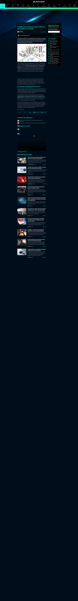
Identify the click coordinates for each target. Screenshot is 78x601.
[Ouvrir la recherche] (76, 2)
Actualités (64, 6)
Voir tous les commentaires (22, 151)
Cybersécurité (43, 6)
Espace (23, 6)
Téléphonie (2, 6)
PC (7, 6)
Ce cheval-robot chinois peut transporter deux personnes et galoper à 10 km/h (36, 187)
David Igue (21, 31)
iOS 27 (50, 48)
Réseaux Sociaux (21, 8)
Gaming (13, 6)
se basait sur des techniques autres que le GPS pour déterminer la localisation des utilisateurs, (31, 99)
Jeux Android (6, 8)
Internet (29, 205)
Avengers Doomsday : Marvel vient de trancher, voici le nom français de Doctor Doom (36, 240)
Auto (18, 6)
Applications (24, 24)
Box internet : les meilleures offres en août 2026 (54, 57)
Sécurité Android (26, 8)
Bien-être (74, 6)
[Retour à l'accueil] (39, 2)
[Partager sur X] (19, 112)
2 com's (41, 31)
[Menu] (2, 2)
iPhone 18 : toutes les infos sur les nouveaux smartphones (54, 47)
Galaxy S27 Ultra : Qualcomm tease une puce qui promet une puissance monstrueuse (36, 177)
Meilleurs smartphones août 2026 (54, 62)
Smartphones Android (30, 164)
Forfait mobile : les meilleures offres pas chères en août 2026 (53, 61)
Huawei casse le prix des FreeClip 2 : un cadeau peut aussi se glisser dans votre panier (37, 167)
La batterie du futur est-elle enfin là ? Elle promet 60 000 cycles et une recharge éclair (37, 250)
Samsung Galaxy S (30, 183)
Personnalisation (16, 8)
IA (59, 6)
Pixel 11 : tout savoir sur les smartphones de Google (53, 43)
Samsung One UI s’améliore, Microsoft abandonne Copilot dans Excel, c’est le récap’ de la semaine (37, 209)
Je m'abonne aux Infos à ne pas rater (25, 35)
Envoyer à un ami (37, 112)
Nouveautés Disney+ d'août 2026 (54, 53)
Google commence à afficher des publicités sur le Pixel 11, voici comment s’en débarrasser (36, 158)
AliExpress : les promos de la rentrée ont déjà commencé (53, 41)
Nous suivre (44, 112)
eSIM (49, 6)
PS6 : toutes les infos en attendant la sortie (54, 50)
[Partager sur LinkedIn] (30, 112)
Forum (69, 6)
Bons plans (28, 6)
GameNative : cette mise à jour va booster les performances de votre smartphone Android (36, 230)
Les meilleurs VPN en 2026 (53, 63)
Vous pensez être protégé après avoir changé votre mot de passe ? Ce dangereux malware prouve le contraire (36, 220)
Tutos (33, 6)
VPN (38, 6)
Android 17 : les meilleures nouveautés (53, 45)
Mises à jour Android (11, 8)
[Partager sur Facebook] (25, 112)
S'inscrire (53, 34)
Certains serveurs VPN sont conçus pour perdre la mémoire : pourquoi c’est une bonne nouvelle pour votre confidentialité (37, 199)
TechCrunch (22, 109)
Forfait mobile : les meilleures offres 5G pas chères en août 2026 (54, 59)
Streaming (54, 6)
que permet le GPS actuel (30, 84)
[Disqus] (31, 139)
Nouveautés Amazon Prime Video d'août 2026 (54, 55)
